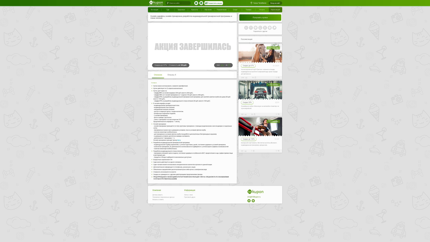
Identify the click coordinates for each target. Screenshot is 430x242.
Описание (158, 75)
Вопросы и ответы (158, 199)
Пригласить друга (189, 197)
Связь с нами (188, 195)
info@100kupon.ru (254, 197)
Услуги (261, 10)
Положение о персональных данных (163, 197)
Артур (179, 140)
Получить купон (260, 17)
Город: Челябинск (259, 3)
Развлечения (221, 10)
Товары (248, 10)
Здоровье (181, 10)
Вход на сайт (275, 3)
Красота (194, 10)
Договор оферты (158, 195)
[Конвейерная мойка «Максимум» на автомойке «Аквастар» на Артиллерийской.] (260, 97)
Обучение (208, 10)
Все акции (154, 10)
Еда (168, 10)
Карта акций (275, 10)
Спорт (235, 10)
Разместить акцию (215, 3)
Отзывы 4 (172, 75)
